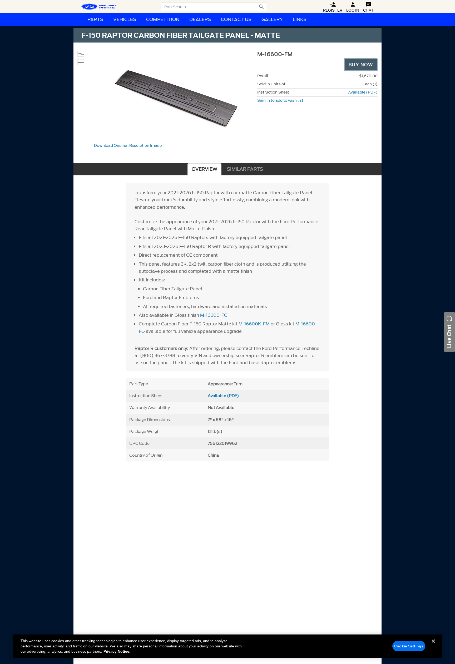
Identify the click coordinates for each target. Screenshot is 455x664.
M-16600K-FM (254, 324)
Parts (95, 19)
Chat (368, 7)
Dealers (200, 19)
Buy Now (361, 64)
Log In (352, 7)
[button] (449, 332)
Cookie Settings (408, 646)
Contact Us (236, 19)
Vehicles (124, 19)
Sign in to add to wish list (280, 100)
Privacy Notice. (116, 651)
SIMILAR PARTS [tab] (245, 169)
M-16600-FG (214, 315)
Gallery (272, 19)
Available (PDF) (363, 92)
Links (299, 19)
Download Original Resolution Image (128, 145)
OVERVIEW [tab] (204, 169)
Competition (162, 19)
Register (332, 7)
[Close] (433, 645)
